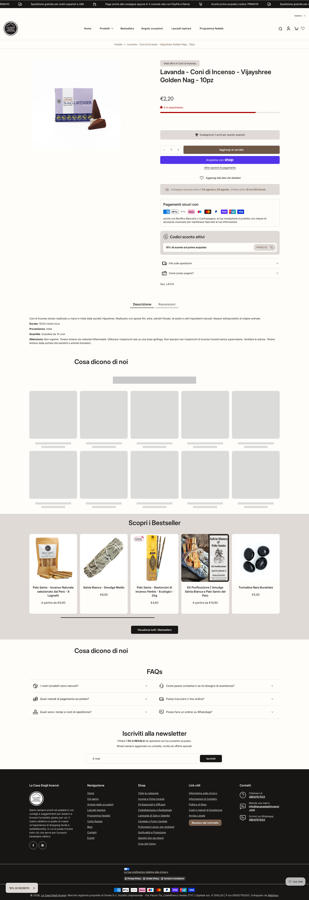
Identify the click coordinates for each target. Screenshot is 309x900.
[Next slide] (74, 558)
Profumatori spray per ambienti (156, 826)
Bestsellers (127, 28)
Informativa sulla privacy (203, 793)
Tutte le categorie (148, 793)
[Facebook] (33, 845)
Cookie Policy (152, 878)
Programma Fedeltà (98, 815)
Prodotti (105, 28)
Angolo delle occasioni (100, 804)
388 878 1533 (257, 796)
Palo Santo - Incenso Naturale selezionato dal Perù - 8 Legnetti (53, 591)
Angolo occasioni (152, 28)
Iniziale (118, 44)
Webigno (273, 895)
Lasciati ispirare (181, 28)
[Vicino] (33, 888)
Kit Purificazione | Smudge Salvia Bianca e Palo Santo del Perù (205, 591)
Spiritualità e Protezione (152, 832)
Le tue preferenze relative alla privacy (146, 872)
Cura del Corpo (147, 843)
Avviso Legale (197, 815)
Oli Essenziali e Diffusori (151, 804)
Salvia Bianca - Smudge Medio (103, 587)
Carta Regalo (94, 821)
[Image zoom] (76, 105)
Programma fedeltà (211, 28)
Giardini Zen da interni (151, 838)
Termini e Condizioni (174, 878)
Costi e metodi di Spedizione (205, 810)
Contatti (92, 832)
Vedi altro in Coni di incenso (180, 63)
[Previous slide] (32, 558)
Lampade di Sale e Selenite (154, 815)
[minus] (164, 149)
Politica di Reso (198, 804)
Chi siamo (93, 798)
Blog (89, 826)
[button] (303, 28)
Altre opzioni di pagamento (220, 167)
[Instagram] (42, 845)
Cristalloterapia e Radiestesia (155, 810)
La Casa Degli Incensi (53, 895)
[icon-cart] (296, 28)
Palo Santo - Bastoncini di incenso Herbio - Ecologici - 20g (154, 591)
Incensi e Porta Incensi (151, 798)
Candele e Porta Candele (152, 821)
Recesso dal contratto (205, 822)
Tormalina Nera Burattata (256, 587)
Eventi (90, 838)
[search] (280, 28)
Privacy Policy (134, 878)
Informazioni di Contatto (203, 798)
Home (87, 28)
